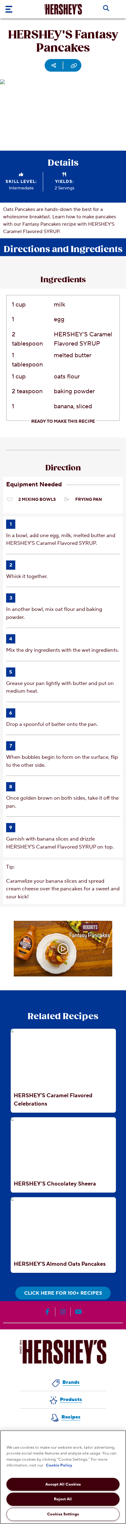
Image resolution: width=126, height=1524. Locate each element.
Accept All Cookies (63, 1484)
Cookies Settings (63, 1514)
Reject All (63, 1499)
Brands (71, 1382)
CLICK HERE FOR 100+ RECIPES (63, 1293)
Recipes (70, 1417)
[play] (63, 949)
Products (71, 1399)
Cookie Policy (59, 1465)
